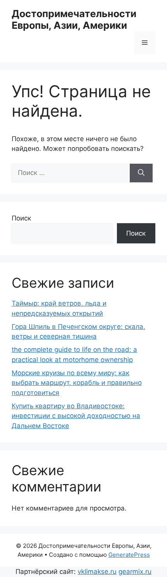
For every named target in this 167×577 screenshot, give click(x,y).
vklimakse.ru (97, 571)
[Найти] (141, 173)
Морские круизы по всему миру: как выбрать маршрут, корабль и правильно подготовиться (77, 383)
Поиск (21, 218)
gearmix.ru (134, 571)
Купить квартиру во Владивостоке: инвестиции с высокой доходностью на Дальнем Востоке (76, 416)
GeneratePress (129, 554)
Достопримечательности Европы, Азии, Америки (74, 19)
